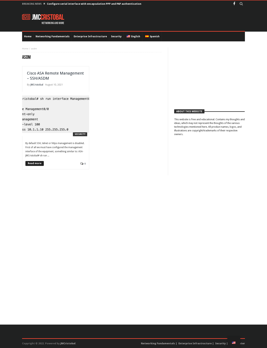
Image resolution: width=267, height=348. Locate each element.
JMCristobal (36, 84)
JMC (48, 17)
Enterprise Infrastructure (195, 343)
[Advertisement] (209, 74)
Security (80, 134)
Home (25, 48)
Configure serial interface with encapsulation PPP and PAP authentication (94, 3)
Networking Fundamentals (158, 343)
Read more (34, 163)
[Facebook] (234, 4)
